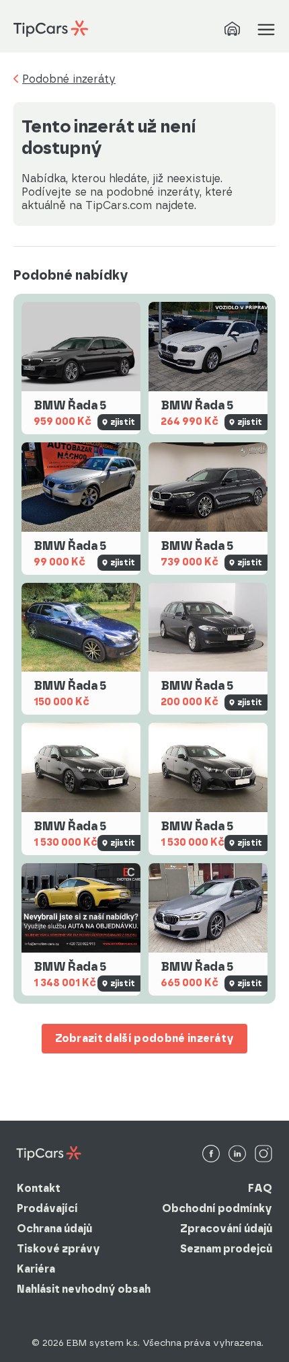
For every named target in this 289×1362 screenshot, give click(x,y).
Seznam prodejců (226, 1248)
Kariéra (36, 1269)
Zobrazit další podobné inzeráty (145, 1038)
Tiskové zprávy (58, 1248)
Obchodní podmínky (217, 1208)
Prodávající (47, 1208)
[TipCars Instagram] (263, 1154)
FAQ (260, 1188)
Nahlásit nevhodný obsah (84, 1289)
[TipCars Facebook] (211, 1154)
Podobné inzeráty (69, 79)
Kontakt (38, 1188)
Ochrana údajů (54, 1228)
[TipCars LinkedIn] (237, 1154)
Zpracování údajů (226, 1228)
